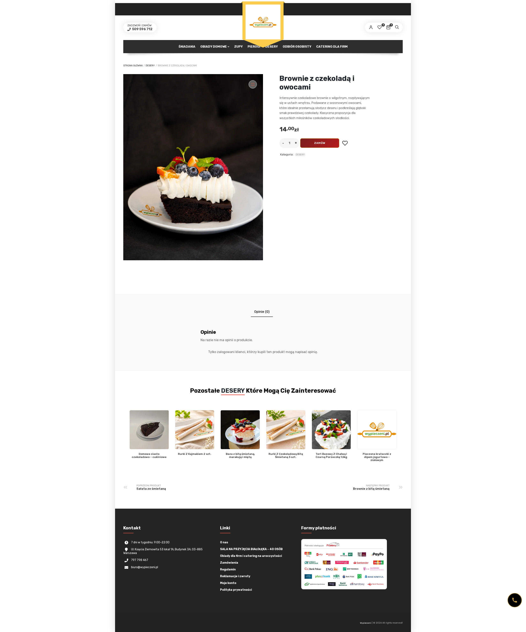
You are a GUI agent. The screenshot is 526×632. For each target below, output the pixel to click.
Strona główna (133, 65)
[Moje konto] (371, 27)
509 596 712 (142, 29)
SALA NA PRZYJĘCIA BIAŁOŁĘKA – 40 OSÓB (251, 549)
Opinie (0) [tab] (262, 312)
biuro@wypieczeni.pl (144, 567)
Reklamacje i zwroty (235, 576)
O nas (224, 542)
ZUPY (238, 46)
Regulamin (228, 569)
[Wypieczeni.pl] (263, 22)
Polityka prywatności (236, 590)
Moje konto (228, 583)
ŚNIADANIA (187, 46)
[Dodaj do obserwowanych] (345, 143)
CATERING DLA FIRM (332, 46)
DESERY (150, 65)
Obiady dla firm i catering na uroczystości (251, 556)
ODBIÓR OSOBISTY (297, 46)
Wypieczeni (365, 623)
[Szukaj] (396, 27)
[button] (253, 84)
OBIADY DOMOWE (213, 46)
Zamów (319, 143)
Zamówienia (229, 562)
